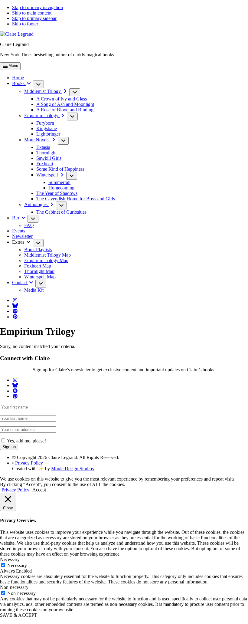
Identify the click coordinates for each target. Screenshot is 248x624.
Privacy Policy (29, 462)
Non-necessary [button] (14, 587)
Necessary (17, 565)
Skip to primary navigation (37, 7)
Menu (13, 65)
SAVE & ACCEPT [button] (18, 615)
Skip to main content (31, 12)
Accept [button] (39, 489)
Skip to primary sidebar (34, 18)
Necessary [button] (10, 559)
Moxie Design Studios (72, 468)
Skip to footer (25, 23)
